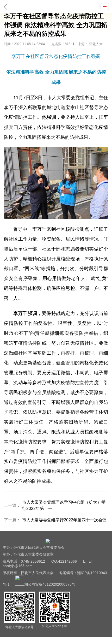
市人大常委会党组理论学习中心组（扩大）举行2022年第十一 (63, 505)
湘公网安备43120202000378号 (49, 584)
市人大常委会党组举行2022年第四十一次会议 (64, 520)
